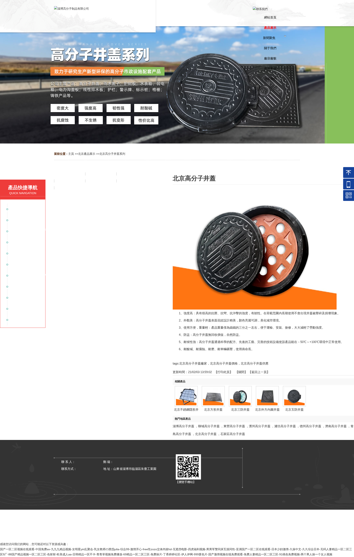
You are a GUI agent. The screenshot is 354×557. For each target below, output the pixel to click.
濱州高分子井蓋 (259, 426)
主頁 (71, 153)
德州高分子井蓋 (310, 426)
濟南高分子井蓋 (336, 426)
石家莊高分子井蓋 (232, 434)
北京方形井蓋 (213, 409)
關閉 (241, 372)
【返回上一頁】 (259, 372)
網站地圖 (177, 535)
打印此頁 (223, 372)
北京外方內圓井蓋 (267, 409)
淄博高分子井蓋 (183, 426)
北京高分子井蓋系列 (112, 153)
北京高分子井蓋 (206, 434)
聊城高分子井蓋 (209, 426)
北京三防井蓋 (240, 409)
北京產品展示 (86, 153)
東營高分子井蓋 (234, 426)
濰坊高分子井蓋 (285, 426)
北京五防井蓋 (294, 409)
